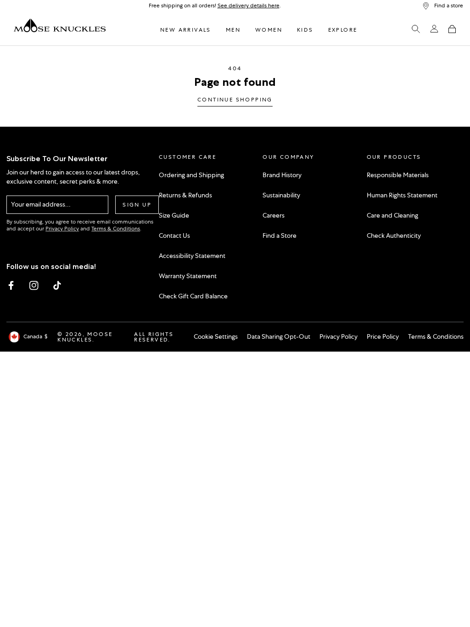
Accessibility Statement (192, 256)
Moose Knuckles (84, 336)
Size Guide (174, 215)
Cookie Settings (216, 336)
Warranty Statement (188, 276)
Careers (274, 215)
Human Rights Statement (402, 195)
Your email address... (41, 204)
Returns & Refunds (185, 195)
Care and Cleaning (392, 215)
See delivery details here (249, 5)
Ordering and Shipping (191, 175)
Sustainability (281, 195)
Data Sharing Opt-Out (278, 336)
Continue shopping (235, 100)
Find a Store (280, 235)
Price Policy (383, 336)
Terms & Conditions (115, 228)
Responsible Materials (398, 175)
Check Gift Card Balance (193, 296)
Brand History (282, 175)
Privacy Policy (62, 228)
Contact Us (174, 235)
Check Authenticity (394, 235)
